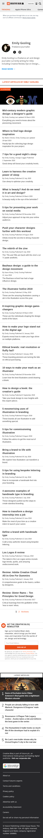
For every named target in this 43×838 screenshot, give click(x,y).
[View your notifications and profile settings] (22, 3)
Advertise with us (10, 802)
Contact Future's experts (12, 781)
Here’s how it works (28, 18)
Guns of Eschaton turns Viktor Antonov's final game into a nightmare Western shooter (22, 695)
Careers (6, 812)
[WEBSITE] (19, 52)
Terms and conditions (11, 786)
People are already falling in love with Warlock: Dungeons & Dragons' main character (22, 707)
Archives (25, 612)
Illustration (5, 89)
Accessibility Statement (12, 807)
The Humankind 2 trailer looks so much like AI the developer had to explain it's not (22, 730)
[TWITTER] (14, 52)
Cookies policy (8, 796)
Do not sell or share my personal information (21, 817)
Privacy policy (8, 791)
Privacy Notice (30, 653)
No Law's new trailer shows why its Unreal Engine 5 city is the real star (20, 740)
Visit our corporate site (21, 758)
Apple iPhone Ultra (23, 9)
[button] (40, 3)
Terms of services (28, 651)
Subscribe (31, 3)
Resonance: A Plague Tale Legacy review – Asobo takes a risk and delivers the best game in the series (23, 719)
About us (6, 775)
